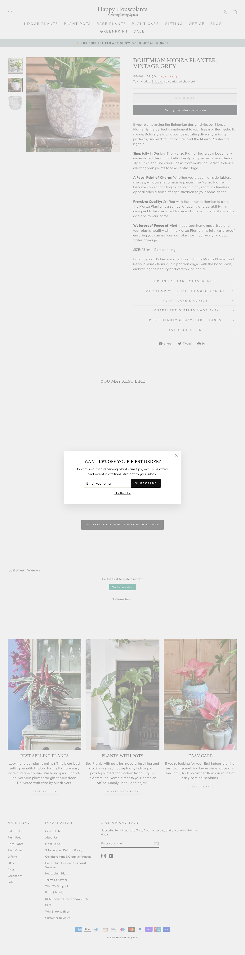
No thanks (122, 493)
